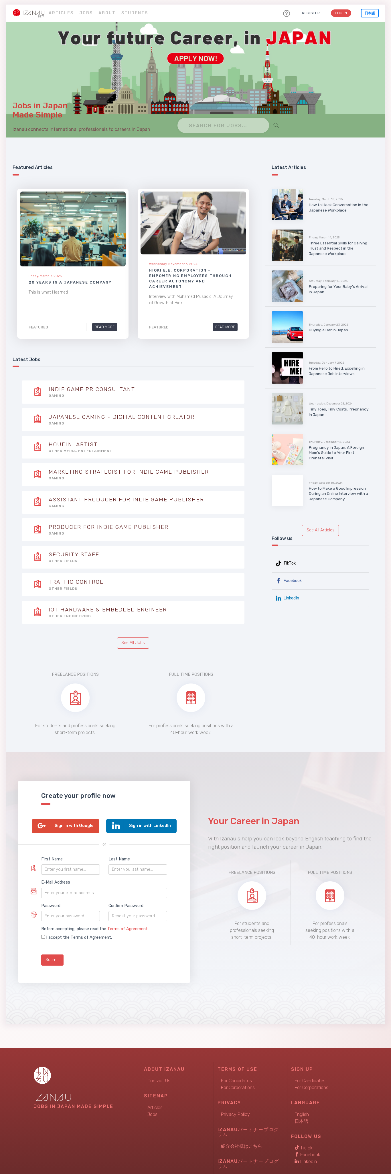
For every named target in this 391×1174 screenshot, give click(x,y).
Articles (61, 13)
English (302, 1114)
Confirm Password (125, 905)
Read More (104, 327)
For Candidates (236, 1080)
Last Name (119, 859)
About (107, 13)
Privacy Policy (235, 1114)
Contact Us (158, 1080)
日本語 (370, 13)
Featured (38, 327)
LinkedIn (290, 598)
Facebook (292, 580)
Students (134, 13)
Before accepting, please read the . (95, 928)
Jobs (86, 13)
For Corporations (238, 1087)
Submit (52, 959)
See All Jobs (133, 642)
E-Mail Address (55, 882)
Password (50, 905)
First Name (52, 859)
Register (311, 13)
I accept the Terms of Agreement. (79, 937)
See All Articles (321, 530)
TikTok (289, 563)
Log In (341, 13)
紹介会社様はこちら (241, 1146)
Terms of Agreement (127, 928)
